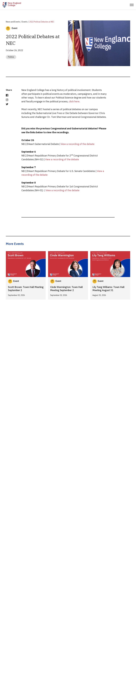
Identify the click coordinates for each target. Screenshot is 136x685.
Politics (11, 57)
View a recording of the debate (77, 144)
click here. (74, 101)
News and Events (13, 22)
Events (24, 22)
